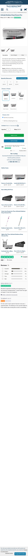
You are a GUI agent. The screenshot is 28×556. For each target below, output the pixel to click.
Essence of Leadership (6, 98)
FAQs (23, 55)
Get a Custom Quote (22, 78)
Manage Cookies (9, 553)
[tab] (5, 55)
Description (5, 55)
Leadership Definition (21, 98)
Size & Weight (14, 55)
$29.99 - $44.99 (7, 184)
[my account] (21, 10)
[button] (2, 10)
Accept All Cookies (20, 553)
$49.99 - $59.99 (20, 251)
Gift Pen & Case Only (8, 117)
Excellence (13, 98)
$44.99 (7, 251)
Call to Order (14, 140)
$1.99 (7, 228)
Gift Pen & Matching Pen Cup (10, 120)
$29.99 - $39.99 (7, 205)
